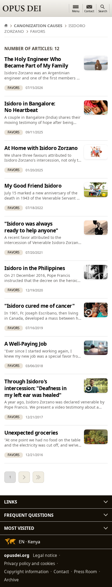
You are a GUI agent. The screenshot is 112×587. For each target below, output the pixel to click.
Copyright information (26, 572)
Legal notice (45, 555)
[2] (24, 477)
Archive (11, 580)
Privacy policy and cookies (29, 563)
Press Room (85, 572)
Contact (61, 572)
